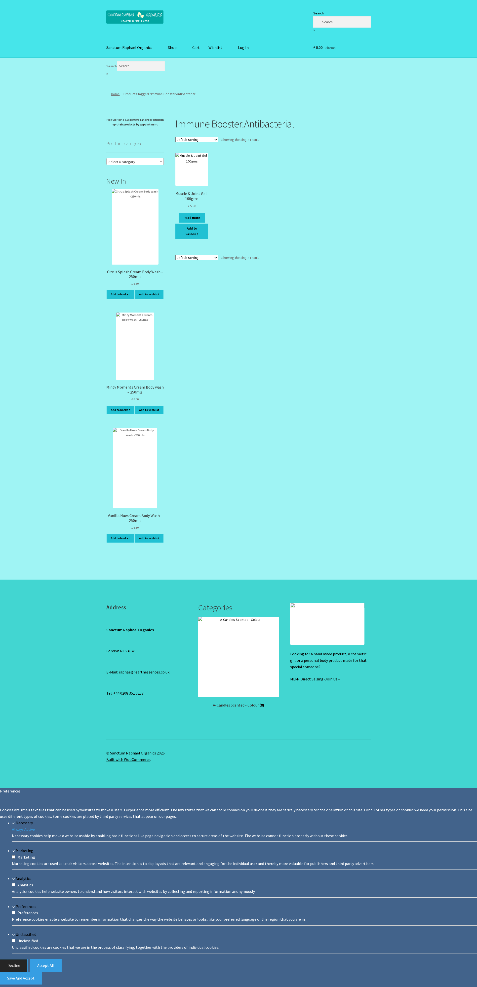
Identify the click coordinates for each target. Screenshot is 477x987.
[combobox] (135, 161)
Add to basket (120, 294)
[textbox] (135, 161)
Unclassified (26, 934)
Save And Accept (21, 978)
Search (318, 13)
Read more (192, 217)
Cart (196, 47)
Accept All (45, 965)
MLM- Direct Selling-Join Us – (315, 678)
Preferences (26, 906)
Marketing (24, 850)
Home (115, 94)
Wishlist (215, 47)
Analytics (23, 878)
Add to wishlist (192, 231)
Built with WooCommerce (128, 759)
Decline (13, 965)
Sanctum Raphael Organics (129, 47)
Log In (243, 47)
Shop (172, 47)
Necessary (24, 822)
